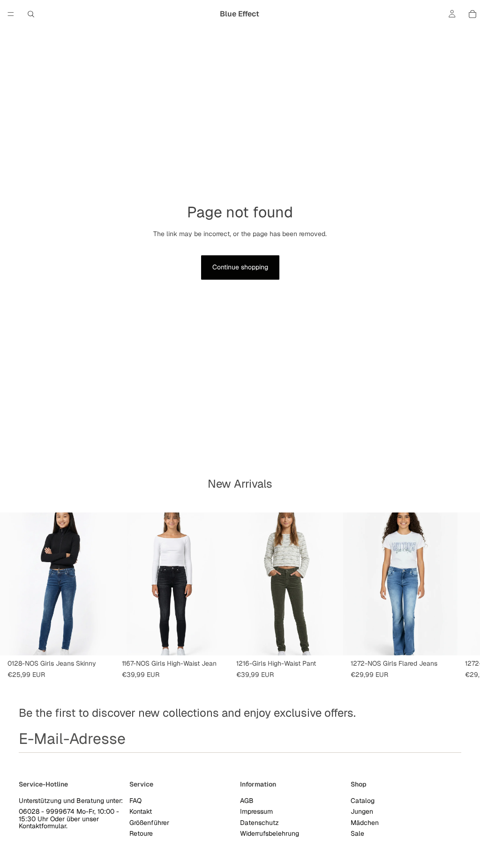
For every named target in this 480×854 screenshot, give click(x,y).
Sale (357, 833)
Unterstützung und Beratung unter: (71, 800)
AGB (247, 800)
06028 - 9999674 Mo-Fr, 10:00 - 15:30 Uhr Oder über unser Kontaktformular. (69, 818)
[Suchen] (31, 14)
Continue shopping (240, 267)
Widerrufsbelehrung (269, 833)
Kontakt (140, 811)
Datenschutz (259, 822)
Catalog (363, 800)
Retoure (141, 833)
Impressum (256, 811)
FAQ (135, 800)
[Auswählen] (99, 640)
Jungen (362, 811)
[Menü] (11, 14)
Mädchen (365, 822)
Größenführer (149, 822)
